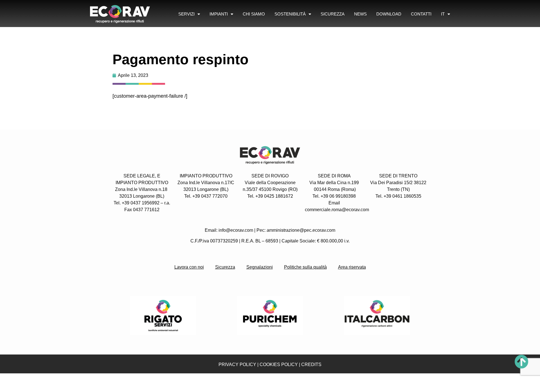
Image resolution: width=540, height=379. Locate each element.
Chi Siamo (254, 14)
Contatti (421, 14)
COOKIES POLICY (279, 364)
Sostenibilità (290, 14)
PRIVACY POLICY (237, 364)
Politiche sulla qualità (305, 267)
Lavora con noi (189, 267)
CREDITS (311, 364)
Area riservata (352, 267)
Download (388, 14)
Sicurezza (333, 14)
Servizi (186, 14)
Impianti (219, 14)
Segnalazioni (259, 267)
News (360, 14)
